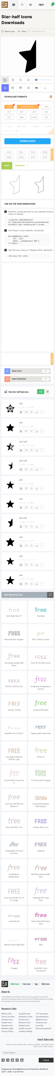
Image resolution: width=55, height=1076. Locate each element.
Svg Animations (42, 1017)
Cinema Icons (41, 1022)
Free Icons (27, 984)
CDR (34, 112)
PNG (46, 107)
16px (9, 152)
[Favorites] (31, 412)
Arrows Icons (24, 1019)
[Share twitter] (12, 1060)
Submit (46, 1060)
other (23, 31)
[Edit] (26, 412)
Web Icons (46, 984)
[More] (42, 412)
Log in (41, 5)
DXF (9, 117)
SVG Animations (27, 107)
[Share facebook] (3, 1060)
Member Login (7, 1028)
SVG (9, 107)
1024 (33, 157)
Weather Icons (41, 1019)
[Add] (21, 412)
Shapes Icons (24, 1025)
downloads (27, 141)
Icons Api (39, 1025)
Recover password (43, 1028)
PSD (46, 112)
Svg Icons (5, 5)
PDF (9, 112)
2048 (45, 157)
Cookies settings (25, 1031)
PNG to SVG (6, 1014)
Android (34, 117)
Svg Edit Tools (24, 1014)
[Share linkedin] (21, 1060)
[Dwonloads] (37, 412)
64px (33, 152)
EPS (21, 112)
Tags (36, 984)
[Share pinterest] (17, 1060)
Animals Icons (7, 1019)
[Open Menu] (30, 4)
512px (20, 157)
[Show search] (22, 4)
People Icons (6, 1022)
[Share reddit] (7, 1060)
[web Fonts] (50, 595)
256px (8, 157)
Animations (20, 166)
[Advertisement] (28, 307)
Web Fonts (15, 984)
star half (23, 441)
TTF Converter (42, 1014)
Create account (25, 1028)
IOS (46, 117)
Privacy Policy (7, 1031)
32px (21, 152)
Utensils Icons (7, 1025)
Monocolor (10, 31)
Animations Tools (26, 1017)
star (21, 403)
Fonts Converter (8, 1017)
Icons (6, 166)
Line (21, 117)
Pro (36, 88)
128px (44, 152)
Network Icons (25, 1022)
